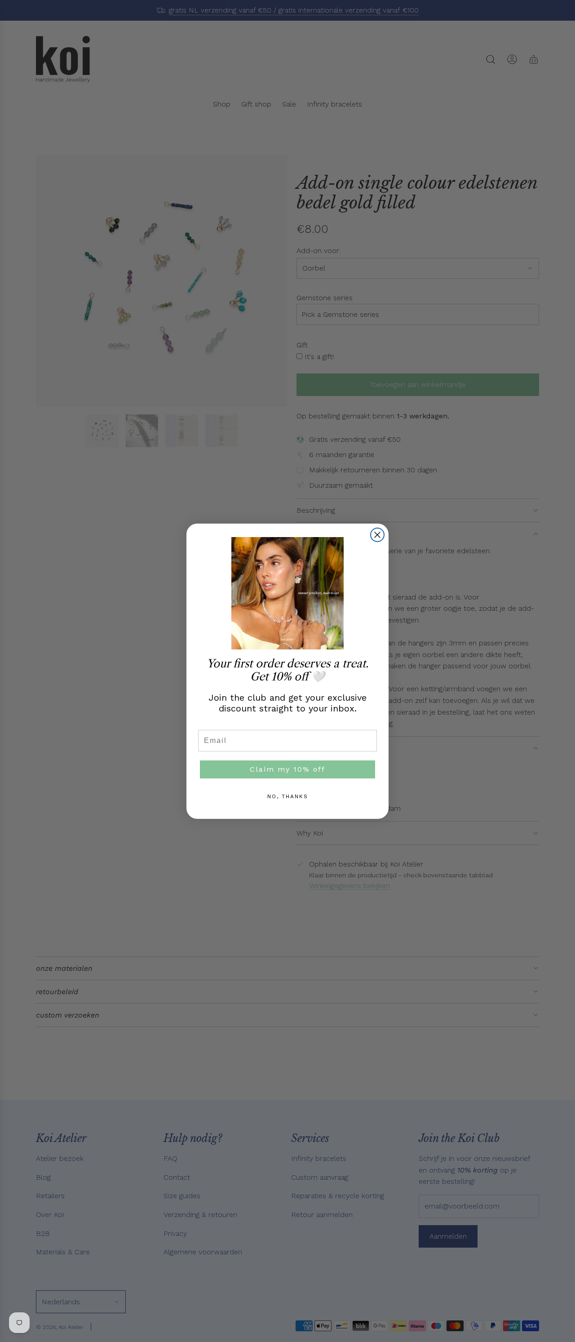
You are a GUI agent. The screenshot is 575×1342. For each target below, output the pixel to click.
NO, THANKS (287, 796)
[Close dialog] (377, 535)
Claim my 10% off (287, 769)
